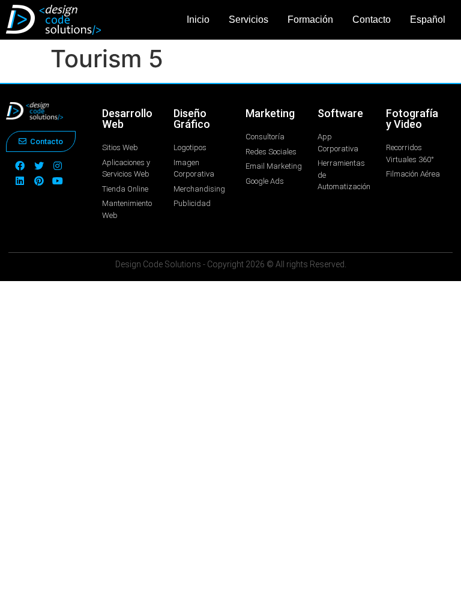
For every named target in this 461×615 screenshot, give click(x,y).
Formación (310, 19)
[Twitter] (39, 166)
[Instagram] (58, 166)
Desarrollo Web (127, 118)
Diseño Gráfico (191, 118)
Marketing (270, 113)
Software (340, 113)
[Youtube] (58, 181)
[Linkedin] (20, 181)
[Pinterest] (39, 181)
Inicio (198, 19)
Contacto (371, 19)
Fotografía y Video (412, 118)
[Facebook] (20, 166)
